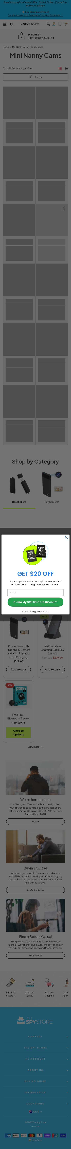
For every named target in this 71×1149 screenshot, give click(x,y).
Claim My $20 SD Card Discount (35, 602)
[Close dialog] (66, 537)
